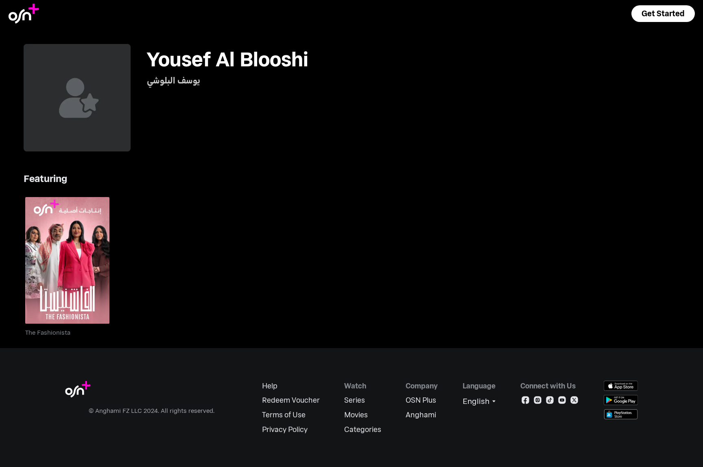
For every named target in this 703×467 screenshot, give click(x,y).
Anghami (421, 415)
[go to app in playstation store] (621, 414)
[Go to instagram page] (538, 401)
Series (354, 400)
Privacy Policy (285, 429)
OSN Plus (421, 400)
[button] (663, 13)
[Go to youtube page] (562, 401)
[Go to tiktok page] (550, 401)
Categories (362, 429)
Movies (356, 415)
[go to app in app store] (621, 386)
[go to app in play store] (621, 400)
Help (269, 386)
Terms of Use (284, 415)
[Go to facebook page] (525, 401)
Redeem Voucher (291, 400)
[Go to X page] (574, 401)
